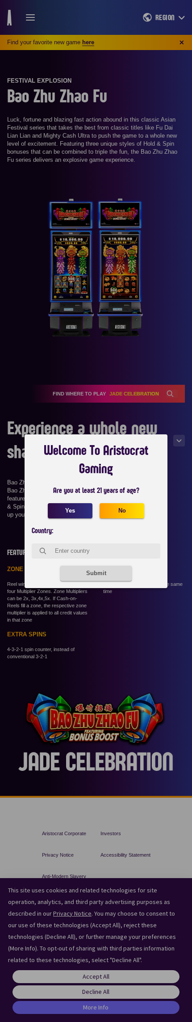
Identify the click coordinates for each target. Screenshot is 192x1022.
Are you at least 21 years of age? (96, 491)
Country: (42, 531)
